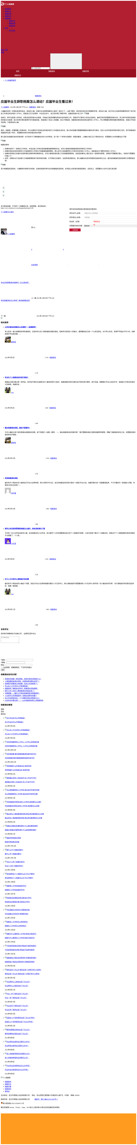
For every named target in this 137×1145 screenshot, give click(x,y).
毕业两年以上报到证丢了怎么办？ (17, 986)
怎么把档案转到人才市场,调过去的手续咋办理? (21, 794)
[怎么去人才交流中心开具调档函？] (17, 730)
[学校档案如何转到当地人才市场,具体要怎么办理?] (23, 802)
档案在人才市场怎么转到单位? (15, 926)
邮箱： (3, 662)
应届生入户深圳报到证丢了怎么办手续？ (19, 1022)
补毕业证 (12, 30)
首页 (17, 71)
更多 (6, 28)
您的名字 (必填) (74, 213)
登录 (2, 50)
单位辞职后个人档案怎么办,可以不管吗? (19, 878)
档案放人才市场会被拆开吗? (15, 890)
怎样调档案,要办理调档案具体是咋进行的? (20, 758)
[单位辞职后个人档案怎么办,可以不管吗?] (20, 874)
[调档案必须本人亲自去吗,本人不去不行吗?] (20, 778)
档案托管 (8, 14)
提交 (3, 670)
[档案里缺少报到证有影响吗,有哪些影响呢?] (20, 958)
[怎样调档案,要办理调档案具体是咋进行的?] (20, 754)
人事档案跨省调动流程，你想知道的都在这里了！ (22, 681)
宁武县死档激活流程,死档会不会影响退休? (20, 950)
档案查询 (51, 71)
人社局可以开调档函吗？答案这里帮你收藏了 (21, 695)
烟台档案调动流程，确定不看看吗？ (17, 428)
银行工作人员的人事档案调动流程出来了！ (20, 691)
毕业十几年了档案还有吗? (14, 866)
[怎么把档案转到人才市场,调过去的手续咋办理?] (22, 790)
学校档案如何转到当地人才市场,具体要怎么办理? (22, 806)
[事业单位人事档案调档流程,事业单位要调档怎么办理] (24, 814)
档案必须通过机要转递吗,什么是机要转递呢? (20, 830)
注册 (6, 50)
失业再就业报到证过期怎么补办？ (17, 1046)
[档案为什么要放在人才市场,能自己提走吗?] (20, 934)
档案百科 (8, 16)
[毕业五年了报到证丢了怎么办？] (17, 1006)
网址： (3, 665)
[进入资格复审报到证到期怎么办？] (17, 1054)
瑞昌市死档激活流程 (12, 842)
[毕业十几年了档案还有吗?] (15, 862)
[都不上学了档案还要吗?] (14, 850)
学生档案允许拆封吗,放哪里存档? (16, 914)
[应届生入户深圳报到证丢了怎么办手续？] (20, 1018)
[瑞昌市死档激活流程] (13, 838)
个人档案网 (5, 107)
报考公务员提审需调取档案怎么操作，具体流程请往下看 (25, 528)
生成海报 (34, 265)
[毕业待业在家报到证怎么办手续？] (17, 1066)
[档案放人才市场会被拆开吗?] (15, 886)
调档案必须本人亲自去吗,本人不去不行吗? (20, 782)
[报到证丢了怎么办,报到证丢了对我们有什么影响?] (23, 970)
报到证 (7, 1091)
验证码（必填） (84, 222)
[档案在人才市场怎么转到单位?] (16, 922)
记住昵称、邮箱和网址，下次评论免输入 (17, 667)
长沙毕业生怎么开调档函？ (14, 722)
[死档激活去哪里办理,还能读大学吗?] (18, 898)
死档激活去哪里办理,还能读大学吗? (17, 902)
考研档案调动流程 (11, 478)
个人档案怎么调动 (7, 212)
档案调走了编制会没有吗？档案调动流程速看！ (22, 688)
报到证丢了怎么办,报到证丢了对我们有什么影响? (22, 974)
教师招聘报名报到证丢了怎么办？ (17, 1034)
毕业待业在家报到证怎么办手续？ (17, 1070)
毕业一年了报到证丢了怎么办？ (16, 998)
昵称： (3, 660)
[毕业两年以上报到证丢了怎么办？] (17, 982)
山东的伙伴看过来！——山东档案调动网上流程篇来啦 (24, 700)
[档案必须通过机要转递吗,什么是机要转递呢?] (21, 826)
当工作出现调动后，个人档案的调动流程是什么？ (22, 698)
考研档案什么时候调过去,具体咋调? (17, 770)
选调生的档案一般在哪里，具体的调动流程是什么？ (23, 679)
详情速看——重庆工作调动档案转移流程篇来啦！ (22, 693)
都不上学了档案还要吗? (13, 854)
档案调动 (12, 26)
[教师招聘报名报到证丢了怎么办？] (17, 1030)
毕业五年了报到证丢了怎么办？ (16, 1010)
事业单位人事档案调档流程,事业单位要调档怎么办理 (23, 818)
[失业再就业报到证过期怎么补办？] (17, 1042)
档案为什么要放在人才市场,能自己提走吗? (20, 938)
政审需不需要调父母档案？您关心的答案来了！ (22, 684)
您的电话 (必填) (74, 217)
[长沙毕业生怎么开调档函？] (15, 718)
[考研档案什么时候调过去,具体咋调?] (18, 766)
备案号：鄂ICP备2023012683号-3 (46, 1099)
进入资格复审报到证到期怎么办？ (17, 1058)
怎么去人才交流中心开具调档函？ (17, 686)
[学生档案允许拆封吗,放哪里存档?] (17, 910)
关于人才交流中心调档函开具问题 (17, 579)
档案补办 (8, 11)
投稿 (2, 52)
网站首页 (8, 9)
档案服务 (8, 18)
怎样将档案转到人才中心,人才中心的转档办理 (21, 746)
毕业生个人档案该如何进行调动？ (17, 377)
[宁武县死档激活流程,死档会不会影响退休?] (20, 946)
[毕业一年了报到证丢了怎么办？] (17, 994)
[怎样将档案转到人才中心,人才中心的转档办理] (22, 742)
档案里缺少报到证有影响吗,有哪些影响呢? (20, 962)
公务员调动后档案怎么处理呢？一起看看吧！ (21, 327)
